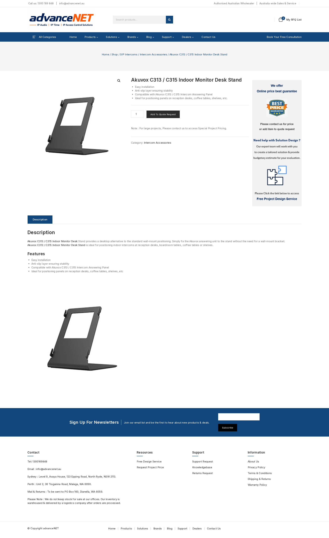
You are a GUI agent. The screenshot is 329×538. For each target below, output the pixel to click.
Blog (169, 528)
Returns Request (202, 473)
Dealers (197, 528)
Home (73, 37)
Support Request (202, 461)
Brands (157, 528)
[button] (119, 81)
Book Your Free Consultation (284, 37)
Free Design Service (149, 461)
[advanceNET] (61, 20)
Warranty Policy (257, 484)
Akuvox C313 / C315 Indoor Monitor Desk (52, 241)
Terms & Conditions (260, 473)
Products (126, 528)
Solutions (142, 528)
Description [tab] (40, 219)
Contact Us (208, 37)
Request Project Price (150, 467)
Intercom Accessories (157, 142)
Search (169, 19)
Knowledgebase (202, 467)
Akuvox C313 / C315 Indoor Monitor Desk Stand (56, 245)
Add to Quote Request (163, 114)
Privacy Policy (256, 467)
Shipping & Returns (259, 479)
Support (182, 528)
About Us (253, 461)
